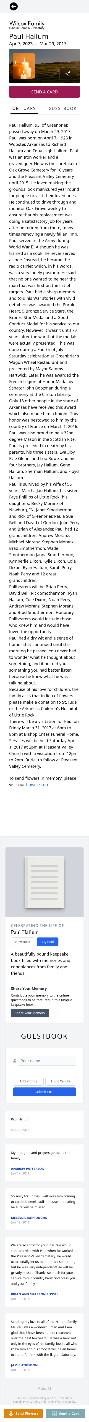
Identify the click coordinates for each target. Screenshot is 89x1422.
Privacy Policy (31, 1402)
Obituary (24, 108)
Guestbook (63, 108)
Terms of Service (57, 1402)
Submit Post (44, 1092)
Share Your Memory (30, 1013)
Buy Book (48, 942)
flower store (37, 784)
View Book (22, 942)
